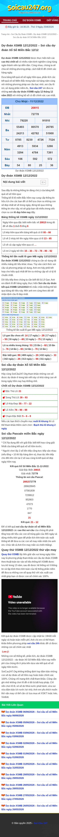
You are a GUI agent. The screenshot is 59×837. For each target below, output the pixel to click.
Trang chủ (5, 34)
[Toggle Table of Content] (41, 182)
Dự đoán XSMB (32, 20)
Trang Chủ (10, 20)
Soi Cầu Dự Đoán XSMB (21, 34)
